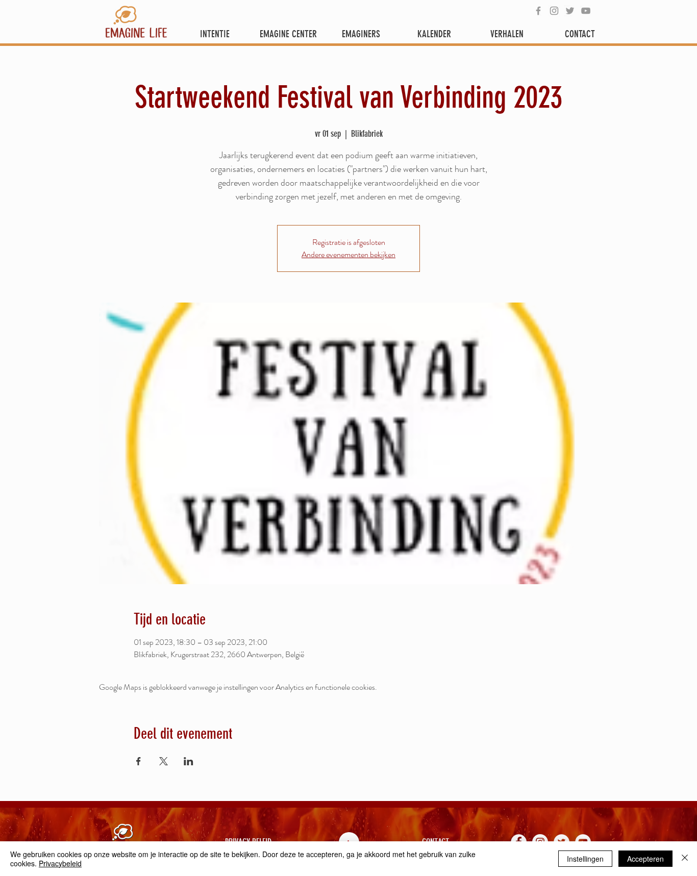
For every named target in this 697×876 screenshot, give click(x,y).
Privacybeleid (60, 863)
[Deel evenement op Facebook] (138, 761)
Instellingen (585, 859)
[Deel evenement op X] (163, 761)
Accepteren (645, 859)
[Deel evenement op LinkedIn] (188, 761)
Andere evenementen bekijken (348, 254)
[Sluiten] (685, 858)
